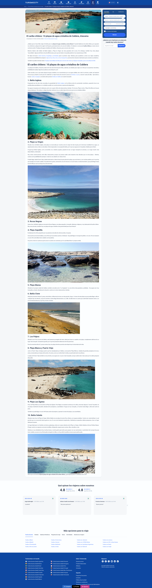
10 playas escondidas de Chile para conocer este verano (58, 60)
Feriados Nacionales (81, 563)
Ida (113, 11)
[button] (118, 2)
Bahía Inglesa (60, 83)
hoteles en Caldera (56, 76)
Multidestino (121, 11)
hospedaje (48, 55)
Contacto (78, 577)
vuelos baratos (42, 55)
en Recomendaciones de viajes (50, 38)
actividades (56, 55)
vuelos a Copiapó (35, 76)
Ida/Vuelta (106, 11)
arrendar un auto (75, 74)
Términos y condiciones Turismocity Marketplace (88, 584)
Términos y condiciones (81, 582)
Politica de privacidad (81, 580)
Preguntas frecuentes (81, 575)
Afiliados (78, 566)
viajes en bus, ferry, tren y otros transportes (56, 57)
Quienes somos (80, 561)
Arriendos (78, 568)
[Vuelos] (31, 2)
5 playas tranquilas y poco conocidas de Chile (84, 60)
